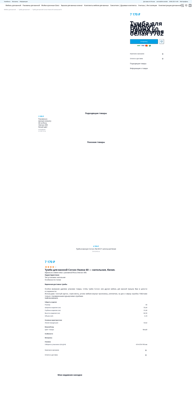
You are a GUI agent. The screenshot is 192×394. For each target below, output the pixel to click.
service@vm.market (162, 1)
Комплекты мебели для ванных (96, 5)
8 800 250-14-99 (173, 1)
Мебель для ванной (13, 5)
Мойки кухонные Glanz (50, 5)
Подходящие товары (138, 63)
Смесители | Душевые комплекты (123, 5)
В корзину (144, 41)
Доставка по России (149, 1)
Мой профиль (184, 1)
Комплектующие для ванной (170, 5)
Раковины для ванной (31, 5)
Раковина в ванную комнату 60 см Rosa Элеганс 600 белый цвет (44, 123)
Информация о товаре (139, 68)
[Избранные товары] (186, 5)
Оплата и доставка (136, 58)
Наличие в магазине (137, 54)
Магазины (15, 1)
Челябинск (7, 1)
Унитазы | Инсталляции (147, 5)
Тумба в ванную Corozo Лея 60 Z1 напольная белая (96, 249)
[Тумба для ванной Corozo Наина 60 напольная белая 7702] (61, 380)
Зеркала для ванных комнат (72, 5)
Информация (24, 1)
